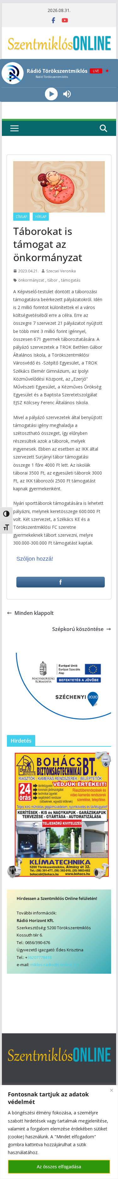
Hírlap (40, 216)
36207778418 (39, 957)
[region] (59, 1132)
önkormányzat (31, 280)
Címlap (21, 216)
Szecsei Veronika (61, 271)
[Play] (51, 94)
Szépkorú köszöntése (78, 629)
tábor (53, 280)
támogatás (70, 280)
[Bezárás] (111, 1090)
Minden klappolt (33, 613)
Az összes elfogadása (59, 1167)
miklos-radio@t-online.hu (54, 964)
